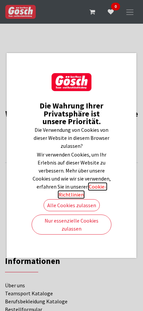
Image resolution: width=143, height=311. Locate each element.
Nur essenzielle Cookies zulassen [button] (71, 224)
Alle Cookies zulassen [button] (71, 205)
